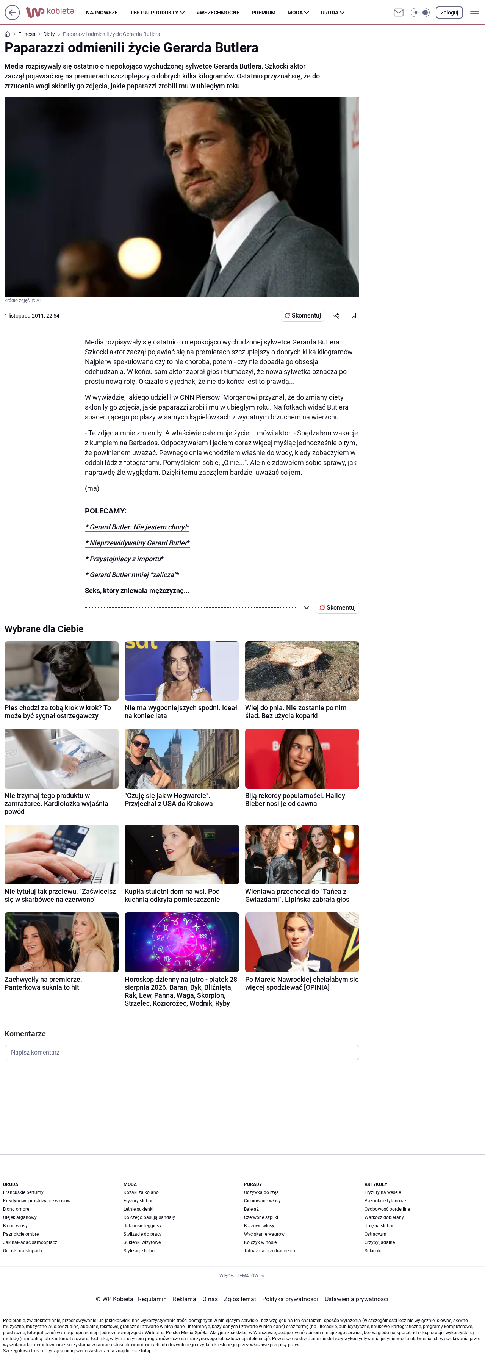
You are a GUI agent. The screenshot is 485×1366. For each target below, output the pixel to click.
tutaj (145, 1350)
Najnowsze (102, 12)
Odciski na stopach (22, 1250)
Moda (295, 12)
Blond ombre (16, 1209)
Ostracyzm (375, 1234)
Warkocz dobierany (384, 1217)
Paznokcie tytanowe (385, 1200)
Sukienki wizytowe (142, 1242)
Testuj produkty (154, 12)
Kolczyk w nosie (260, 1242)
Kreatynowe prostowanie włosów (36, 1200)
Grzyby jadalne (380, 1242)
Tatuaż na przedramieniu (269, 1250)
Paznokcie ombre (21, 1234)
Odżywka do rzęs (261, 1192)
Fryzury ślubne (138, 1200)
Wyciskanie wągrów (264, 1234)
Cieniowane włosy (262, 1200)
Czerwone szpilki (261, 1217)
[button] (420, 12)
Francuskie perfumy (23, 1192)
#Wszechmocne (218, 12)
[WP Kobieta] (56, 12)
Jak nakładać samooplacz (30, 1242)
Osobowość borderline (387, 1209)
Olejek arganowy (20, 1217)
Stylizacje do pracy (143, 1234)
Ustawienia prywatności (355, 1299)
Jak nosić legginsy (142, 1225)
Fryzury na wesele (383, 1192)
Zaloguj (449, 12)
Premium (263, 12)
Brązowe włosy (259, 1225)
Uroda (329, 12)
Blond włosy (15, 1225)
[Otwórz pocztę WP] (399, 12)
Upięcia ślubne (379, 1225)
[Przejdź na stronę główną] (12, 18)
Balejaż (251, 1209)
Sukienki (373, 1250)
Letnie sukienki (138, 1209)
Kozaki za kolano (141, 1192)
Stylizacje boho (139, 1250)
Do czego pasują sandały (149, 1217)
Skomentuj (306, 315)
